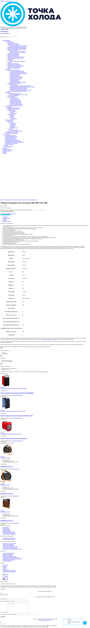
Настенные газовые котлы (15, 102)
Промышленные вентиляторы (14, 70)
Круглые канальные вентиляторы (17, 71)
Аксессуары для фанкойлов (13, 67)
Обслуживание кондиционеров (11, 139)
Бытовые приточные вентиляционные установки (20, 85)
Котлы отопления (11, 96)
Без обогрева (13, 111)
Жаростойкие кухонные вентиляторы (18, 82)
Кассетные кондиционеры (13, 53)
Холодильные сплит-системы (11, 132)
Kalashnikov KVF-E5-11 (5, 484)
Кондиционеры (8, 41)
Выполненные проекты (8, 149)
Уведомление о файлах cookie (9, 571)
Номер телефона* (4, 601)
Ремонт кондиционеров (10, 138)
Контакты (5, 153)
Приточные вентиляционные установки (18, 88)
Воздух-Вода (10, 122)
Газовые (12, 116)
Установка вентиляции (7, 554)
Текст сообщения (4, 612)
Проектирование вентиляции (11, 143)
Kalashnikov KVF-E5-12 (5, 511)
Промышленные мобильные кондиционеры (17, 46)
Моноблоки (12, 126)
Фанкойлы (10, 60)
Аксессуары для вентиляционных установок (17, 91)
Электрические (13, 113)
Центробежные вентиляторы (16, 76)
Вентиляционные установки (14, 83)
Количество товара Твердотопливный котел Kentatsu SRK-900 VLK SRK (15, 210)
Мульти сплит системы (12, 50)
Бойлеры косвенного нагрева (14, 93)
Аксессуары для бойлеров (13, 95)
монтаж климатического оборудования (49, 339)
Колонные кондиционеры (13, 55)
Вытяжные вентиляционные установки (18, 87)
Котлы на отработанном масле (16, 104)
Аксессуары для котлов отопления (15, 105)
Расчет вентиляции (9, 144)
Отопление (7, 92)
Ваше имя (2, 598)
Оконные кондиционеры (13, 43)
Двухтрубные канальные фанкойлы (17, 61)
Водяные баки (13, 123)
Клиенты (5, 567)
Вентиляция (7, 69)
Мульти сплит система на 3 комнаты (17, 52)
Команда (5, 566)
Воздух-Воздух (11, 121)
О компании (5, 145)
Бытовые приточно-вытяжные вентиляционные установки (22, 86)
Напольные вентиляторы (15, 79)
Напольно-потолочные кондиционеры (16, 56)
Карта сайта (5, 569)
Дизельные (12, 117)
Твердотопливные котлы (15, 100)
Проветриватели (13, 84)
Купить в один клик (9, 211)
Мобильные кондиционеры (13, 44)
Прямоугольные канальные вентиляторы (18, 73)
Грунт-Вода (10, 128)
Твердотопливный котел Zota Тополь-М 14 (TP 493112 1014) (13, 411)
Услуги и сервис (6, 134)
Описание (5, 216)
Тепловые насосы (9, 119)
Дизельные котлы (14, 97)
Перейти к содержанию (5, 1)
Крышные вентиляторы (15, 74)
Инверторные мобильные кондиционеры (18, 45)
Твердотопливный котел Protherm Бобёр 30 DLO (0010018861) (13, 388)
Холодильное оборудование (9, 532)
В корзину (3, 211)
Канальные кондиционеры (13, 54)
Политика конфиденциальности (9, 570)
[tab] (46, 216)
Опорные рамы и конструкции (11, 133)
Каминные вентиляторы (15, 81)
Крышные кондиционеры (13, 63)
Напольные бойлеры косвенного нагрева (18, 94)
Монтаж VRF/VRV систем (10, 137)
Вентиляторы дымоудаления (16, 77)
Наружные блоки (14, 127)
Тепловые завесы (11, 110)
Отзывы (4, 147)
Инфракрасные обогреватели (14, 107)
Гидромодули (13, 124)
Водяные (12, 112)
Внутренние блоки (14, 129)
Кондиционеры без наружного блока (15, 57)
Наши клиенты (6, 148)
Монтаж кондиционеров (10, 135)
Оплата (4, 220)
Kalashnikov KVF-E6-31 (5, 457)
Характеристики (6, 217)
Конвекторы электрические (13, 108)
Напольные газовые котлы (15, 103)
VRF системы (11, 59)
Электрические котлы (14, 98)
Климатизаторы (11, 42)
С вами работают (9, 146)
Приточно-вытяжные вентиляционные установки (20, 90)
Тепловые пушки (11, 114)
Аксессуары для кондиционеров (14, 66)
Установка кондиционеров (8, 553)
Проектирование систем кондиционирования (14, 142)
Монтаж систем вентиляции (11, 136)
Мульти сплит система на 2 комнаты (17, 51)
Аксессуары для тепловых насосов (15, 131)
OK (47, 626)
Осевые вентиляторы (14, 75)
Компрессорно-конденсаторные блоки (16, 65)
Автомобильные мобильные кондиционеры (17, 48)
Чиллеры (10, 62)
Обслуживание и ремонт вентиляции (13, 141)
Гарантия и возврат (7, 221)
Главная (2, 199)
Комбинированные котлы (15, 101)
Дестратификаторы (14, 80)
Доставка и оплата (7, 150)
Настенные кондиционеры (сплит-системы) (17, 49)
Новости (5, 152)
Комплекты (12, 125)
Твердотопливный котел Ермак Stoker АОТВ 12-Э (10, 433)
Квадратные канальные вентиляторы (18, 72)
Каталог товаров (6, 40)
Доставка (5, 219)
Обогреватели (8, 106)
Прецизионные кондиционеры (14, 64)
